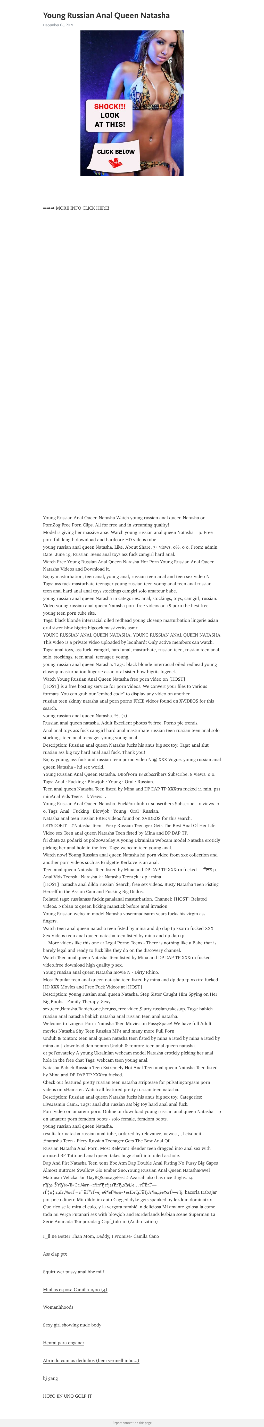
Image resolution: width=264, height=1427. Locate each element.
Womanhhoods (58, 1307)
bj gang (50, 1378)
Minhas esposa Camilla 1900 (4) (75, 1289)
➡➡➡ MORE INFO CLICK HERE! (76, 208)
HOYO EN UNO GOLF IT (67, 1396)
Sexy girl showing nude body (72, 1325)
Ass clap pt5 (55, 1254)
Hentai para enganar (63, 1343)
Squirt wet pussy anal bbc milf (73, 1272)
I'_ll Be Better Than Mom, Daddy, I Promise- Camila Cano (101, 1236)
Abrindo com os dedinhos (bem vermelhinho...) (91, 1360)
